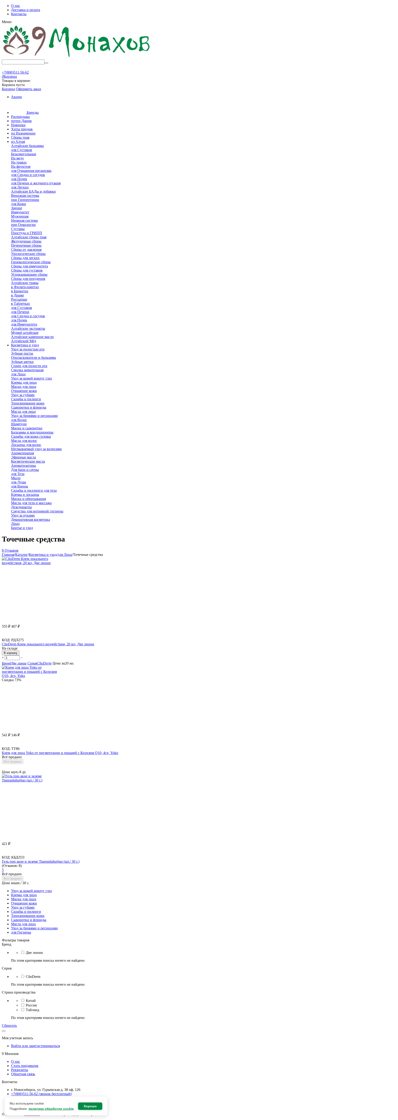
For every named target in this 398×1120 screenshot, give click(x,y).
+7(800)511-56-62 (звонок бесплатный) (41, 1094)
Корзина (8, 89)
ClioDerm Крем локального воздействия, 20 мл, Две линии (48, 644)
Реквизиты (19, 1070)
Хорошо (90, 1106)
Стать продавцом (24, 1066)
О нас (15, 6)
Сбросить (9, 1025)
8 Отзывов (10, 550)
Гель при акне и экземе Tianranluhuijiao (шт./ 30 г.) (40, 861)
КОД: (6, 640)
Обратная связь (23, 1074)
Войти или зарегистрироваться (35, 1046)
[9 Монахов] (77, 57)
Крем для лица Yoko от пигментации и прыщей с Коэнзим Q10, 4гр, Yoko (60, 753)
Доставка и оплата (25, 10)
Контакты (18, 14)
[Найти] (46, 63)
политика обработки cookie (51, 1109)
